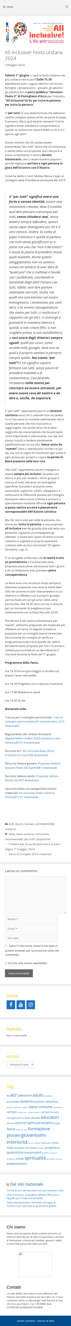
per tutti (29, 839)
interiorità (17, 1142)
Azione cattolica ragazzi (17, 1107)
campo (12, 1112)
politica (40, 1148)
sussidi (59, 1159)
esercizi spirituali (28, 1123)
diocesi (35, 1118)
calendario (58, 1107)
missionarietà (14, 839)
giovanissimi (33, 1135)
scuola (45, 1152)
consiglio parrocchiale (18, 1117)
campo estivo (33, 1112)
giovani (13, 1135)
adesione (25, 1095)
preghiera (52, 1147)
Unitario (10, 829)
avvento (27, 1101)
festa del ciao (21, 1130)
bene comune (40, 1106)
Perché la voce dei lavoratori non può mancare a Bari (35, 1190)
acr (13, 1094)
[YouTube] (21, 1004)
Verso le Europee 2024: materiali (30, 854)
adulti (38, 1095)
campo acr (22, 1112)
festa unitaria (25, 834)
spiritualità (35, 1158)
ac (8, 1095)
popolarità (43, 839)
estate (46, 1122)
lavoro (31, 1143)
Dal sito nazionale (26, 1184)
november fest (22, 1147)
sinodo (20, 1158)
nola (10, 1147)
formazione (39, 1128)
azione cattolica (46, 1101)
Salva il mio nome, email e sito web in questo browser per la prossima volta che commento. (32, 950)
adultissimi (48, 1096)
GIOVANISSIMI (45, 824)
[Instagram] (30, 1004)
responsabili (32, 1152)
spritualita (50, 1159)
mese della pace (43, 1143)
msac (55, 1142)
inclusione (42, 834)
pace (33, 1148)
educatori (50, 1117)
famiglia (56, 1123)
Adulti (19, 824)
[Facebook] (11, 1004)
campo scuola (50, 1112)
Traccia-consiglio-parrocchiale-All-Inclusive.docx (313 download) (34, 721)
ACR (11, 824)
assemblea (13, 1101)
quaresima (15, 1152)
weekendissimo (17, 1164)
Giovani (30, 824)
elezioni (11, 1123)
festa (12, 834)
